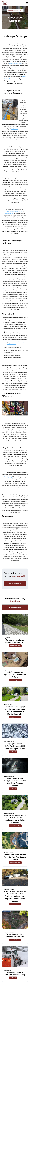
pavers (6, 288)
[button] (27, 3)
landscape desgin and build (13, 211)
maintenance (9, 213)
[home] (8, 3)
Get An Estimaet (15, 583)
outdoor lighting (7, 477)
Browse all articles (15, 607)
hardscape (14, 129)
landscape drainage (15, 63)
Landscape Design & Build (15, 10)
